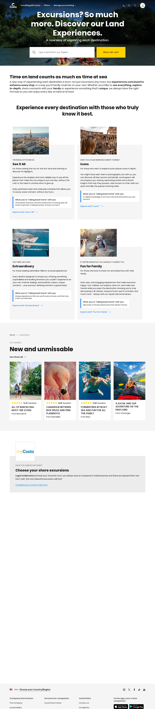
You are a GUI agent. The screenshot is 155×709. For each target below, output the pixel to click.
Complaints (84, 707)
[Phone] (124, 5)
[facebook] (134, 690)
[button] (135, 5)
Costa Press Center (53, 703)
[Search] (129, 5)
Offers (47, 5)
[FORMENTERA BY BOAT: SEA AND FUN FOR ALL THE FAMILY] (95, 391)
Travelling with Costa (30, 5)
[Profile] (142, 5)
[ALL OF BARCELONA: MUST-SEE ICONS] (25, 391)
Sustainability (16, 707)
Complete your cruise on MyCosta (31, 485)
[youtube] (144, 690)
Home (12, 335)
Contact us (84, 703)
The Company (16, 703)
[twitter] (129, 690)
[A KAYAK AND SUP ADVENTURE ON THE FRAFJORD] (129, 391)
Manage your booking (64, 5)
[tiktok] (139, 690)
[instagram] (124, 690)
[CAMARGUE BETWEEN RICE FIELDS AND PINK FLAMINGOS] (60, 391)
